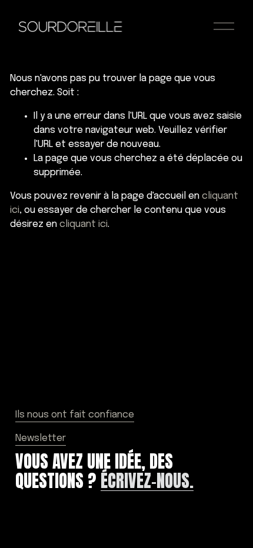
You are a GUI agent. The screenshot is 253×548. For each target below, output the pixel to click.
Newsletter (40, 438)
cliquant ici (83, 224)
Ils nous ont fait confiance (74, 415)
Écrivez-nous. (147, 481)
